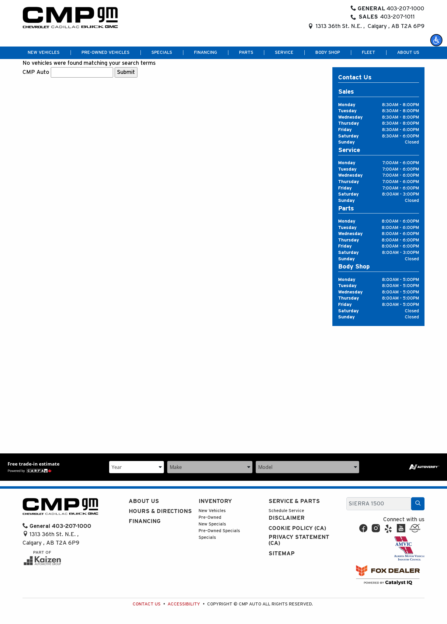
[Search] (417, 503)
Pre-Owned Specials (219, 531)
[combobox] (136, 466)
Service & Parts (294, 501)
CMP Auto (36, 72)
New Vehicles (212, 510)
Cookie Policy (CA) (297, 528)
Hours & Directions (160, 511)
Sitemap (282, 553)
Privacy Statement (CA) (299, 540)
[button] (436, 40)
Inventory (215, 501)
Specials (207, 537)
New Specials (212, 524)
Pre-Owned (210, 517)
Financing (145, 521)
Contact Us (147, 604)
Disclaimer (287, 518)
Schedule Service (286, 510)
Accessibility (184, 604)
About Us (144, 501)
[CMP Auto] (70, 17)
